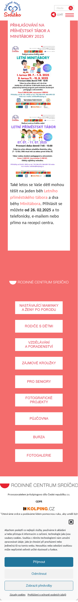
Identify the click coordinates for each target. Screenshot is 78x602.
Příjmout (39, 562)
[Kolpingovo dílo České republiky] (39, 509)
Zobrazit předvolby (39, 585)
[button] (71, 522)
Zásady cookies (17, 595)
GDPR (39, 501)
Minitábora (30, 204)
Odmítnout (39, 573)
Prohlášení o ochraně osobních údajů (47, 595)
